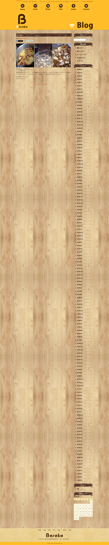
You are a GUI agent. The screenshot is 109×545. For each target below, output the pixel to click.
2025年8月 (79, 105)
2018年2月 (79, 372)
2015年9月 (79, 464)
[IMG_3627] (62, 66)
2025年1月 (79, 118)
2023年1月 (79, 196)
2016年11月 (80, 418)
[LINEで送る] (29, 41)
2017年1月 (79, 411)
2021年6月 (79, 252)
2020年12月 (80, 271)
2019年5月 (79, 330)
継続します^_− (80, 48)
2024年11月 (80, 125)
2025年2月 (79, 115)
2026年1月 (79, 89)
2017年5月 (79, 398)
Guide (73, 7)
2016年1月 (79, 451)
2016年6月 (79, 434)
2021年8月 (79, 245)
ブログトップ (83, 35)
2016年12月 (80, 415)
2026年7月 (79, 72)
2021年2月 (79, 265)
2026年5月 (79, 76)
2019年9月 (79, 320)
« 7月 (75, 521)
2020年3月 (79, 301)
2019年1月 (79, 340)
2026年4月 (79, 79)
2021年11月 (80, 235)
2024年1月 (79, 157)
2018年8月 (79, 356)
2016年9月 (79, 424)
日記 (78, 488)
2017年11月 (80, 382)
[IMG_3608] (25, 66)
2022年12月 (80, 200)
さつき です (80, 61)
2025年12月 (80, 92)
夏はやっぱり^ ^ (81, 51)
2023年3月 (79, 190)
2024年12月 (80, 121)
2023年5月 (79, 183)
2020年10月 (80, 278)
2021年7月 (79, 248)
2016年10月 (80, 421)
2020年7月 (79, 288)
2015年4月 (79, 480)
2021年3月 (79, 261)
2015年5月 (79, 477)
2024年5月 (79, 144)
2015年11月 (80, 457)
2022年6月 (79, 213)
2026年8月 (79, 69)
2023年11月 (80, 164)
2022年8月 (79, 209)
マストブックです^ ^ (82, 54)
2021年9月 (79, 242)
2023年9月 (79, 170)
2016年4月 (79, 441)
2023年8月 (79, 173)
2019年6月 (79, 327)
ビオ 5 (46, 84)
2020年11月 (80, 275)
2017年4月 (79, 402)
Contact (86, 7)
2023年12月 (80, 160)
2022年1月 (79, 229)
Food (35, 7)
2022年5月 (79, 216)
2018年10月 (80, 350)
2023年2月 (79, 193)
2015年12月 (80, 454)
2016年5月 (79, 438)
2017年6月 (79, 395)
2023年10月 (80, 167)
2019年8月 (79, 323)
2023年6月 (79, 180)
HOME (22, 7)
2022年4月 (79, 219)
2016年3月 (79, 444)
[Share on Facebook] (16, 41)
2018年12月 (80, 343)
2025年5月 (79, 108)
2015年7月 (79, 470)
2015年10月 (80, 460)
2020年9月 (79, 281)
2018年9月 (79, 353)
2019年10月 (80, 317)
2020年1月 (79, 307)
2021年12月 (80, 232)
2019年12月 (80, 310)
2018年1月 (79, 376)
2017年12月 (80, 379)
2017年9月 (79, 389)
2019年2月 (79, 336)
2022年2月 (79, 226)
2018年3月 (79, 369)
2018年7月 (79, 359)
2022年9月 (79, 206)
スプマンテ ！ (39, 84)
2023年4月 (79, 186)
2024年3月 (79, 151)
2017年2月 (79, 408)
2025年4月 (79, 112)
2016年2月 (79, 447)
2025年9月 (79, 102)
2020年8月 (79, 284)
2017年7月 (79, 392)
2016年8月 (79, 428)
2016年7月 (79, 431)
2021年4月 (79, 258)
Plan (60, 7)
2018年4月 (79, 366)
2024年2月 (79, 154)
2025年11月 (80, 95)
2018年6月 (79, 363)
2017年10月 (80, 385)
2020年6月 (79, 291)
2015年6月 (79, 473)
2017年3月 (79, 405)
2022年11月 (80, 203)
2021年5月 (79, 255)
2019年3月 (79, 333)
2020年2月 (79, 304)
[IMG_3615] (43, 66)
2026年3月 (79, 82)
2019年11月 (80, 314)
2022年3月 (79, 222)
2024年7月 (79, 138)
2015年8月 (79, 467)
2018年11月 (80, 346)
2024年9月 (79, 131)
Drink (48, 7)
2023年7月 (79, 177)
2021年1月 (79, 268)
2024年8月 (79, 134)
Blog (70, 530)
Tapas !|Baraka (19, 0)
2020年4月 (79, 297)
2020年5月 (79, 294)
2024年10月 (80, 128)
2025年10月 (80, 98)
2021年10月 (80, 239)
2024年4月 (79, 147)
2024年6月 (79, 141)
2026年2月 (79, 85)
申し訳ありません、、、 (83, 57)
